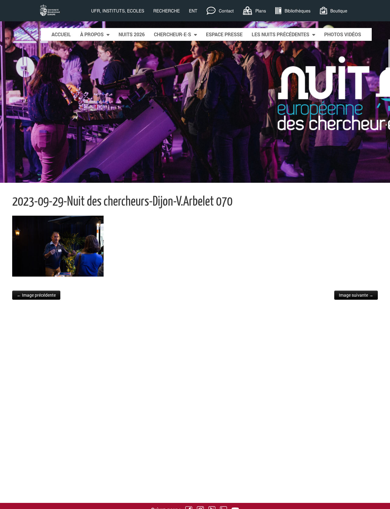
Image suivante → (356, 295)
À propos (92, 34)
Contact (226, 11)
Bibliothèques (297, 11)
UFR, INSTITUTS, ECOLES (117, 11)
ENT (193, 11)
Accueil (61, 34)
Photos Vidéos (342, 34)
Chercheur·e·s (172, 34)
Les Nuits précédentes (280, 34)
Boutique (338, 11)
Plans (260, 11)
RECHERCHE (166, 11)
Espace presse (224, 34)
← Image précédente (36, 295)
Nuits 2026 (132, 34)
